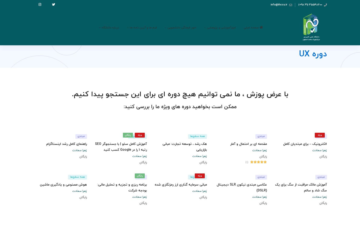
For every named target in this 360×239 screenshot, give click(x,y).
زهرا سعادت (319, 150)
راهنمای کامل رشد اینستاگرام (66, 144)
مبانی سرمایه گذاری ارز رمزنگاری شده (181, 184)
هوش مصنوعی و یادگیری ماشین (63, 184)
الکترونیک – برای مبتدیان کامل (305, 144)
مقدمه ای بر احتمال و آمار (248, 144)
